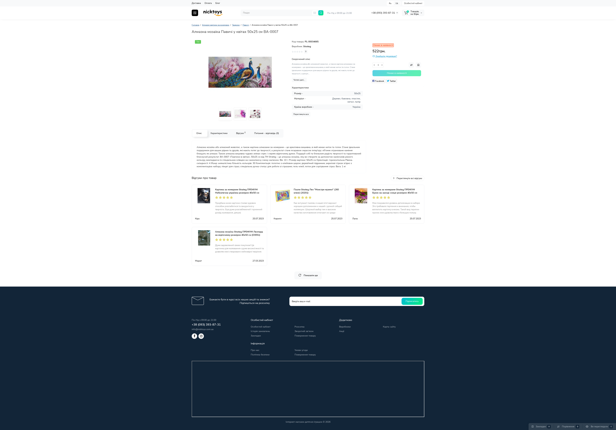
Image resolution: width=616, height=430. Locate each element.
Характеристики (218, 133)
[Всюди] (314, 12)
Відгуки (241, 133)
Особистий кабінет (413, 3)
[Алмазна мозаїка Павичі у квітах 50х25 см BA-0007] (240, 72)
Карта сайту (389, 326)
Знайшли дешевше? (386, 56)
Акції (341, 331)
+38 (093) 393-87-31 (383, 12)
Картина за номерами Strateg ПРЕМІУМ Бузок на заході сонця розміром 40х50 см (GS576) (394, 193)
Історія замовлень (260, 331)
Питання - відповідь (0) (266, 133)
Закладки (256, 335)
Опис (199, 133)
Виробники (345, 326)
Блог (217, 3)
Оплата (208, 3)
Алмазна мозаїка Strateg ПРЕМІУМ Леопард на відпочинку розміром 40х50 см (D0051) (239, 233)
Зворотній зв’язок (304, 331)
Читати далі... (299, 80)
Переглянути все (301, 114)
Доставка (196, 3)
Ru (390, 3)
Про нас (255, 350)
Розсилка (299, 326)
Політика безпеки (260, 354)
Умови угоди (301, 350)
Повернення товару (305, 335)
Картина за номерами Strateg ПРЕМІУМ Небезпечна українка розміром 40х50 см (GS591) (237, 193)
